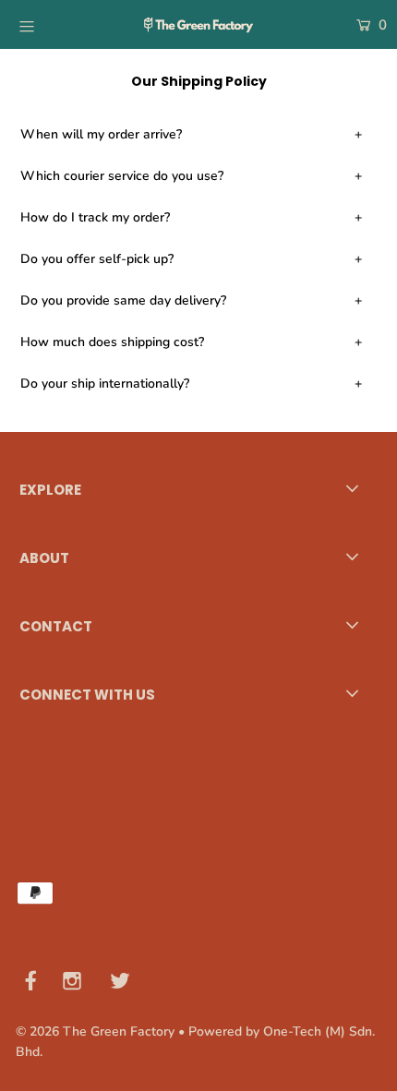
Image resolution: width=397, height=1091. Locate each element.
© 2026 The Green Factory (95, 1031)
